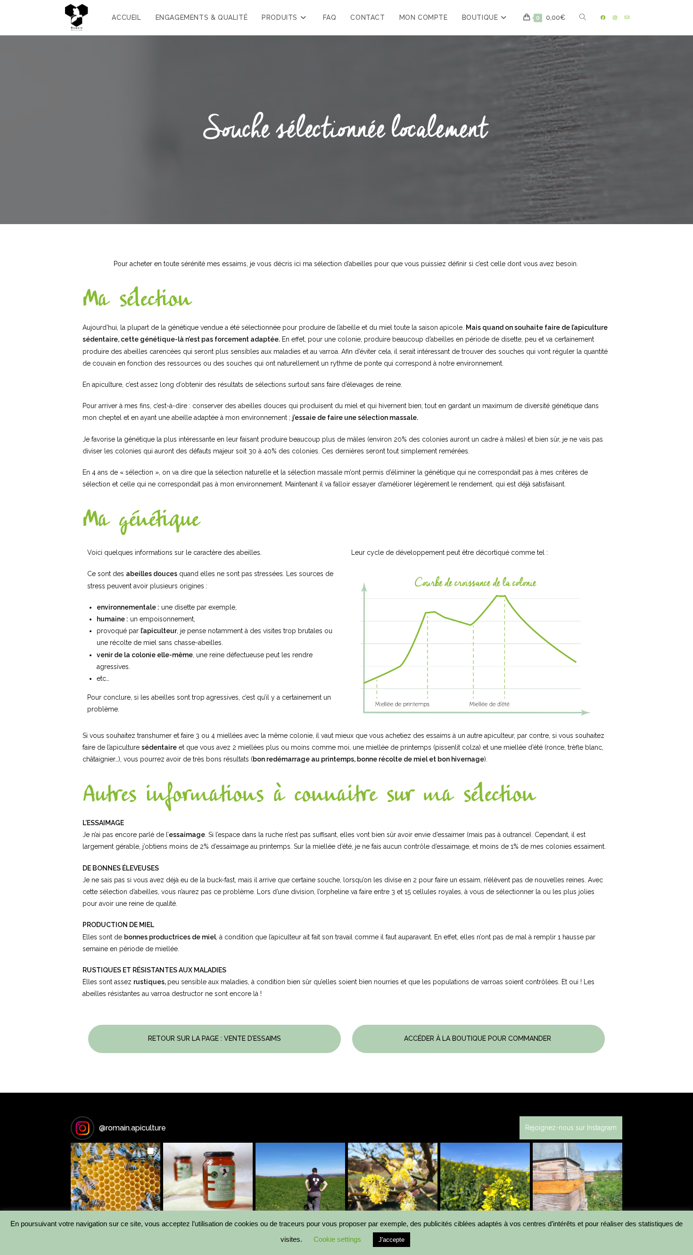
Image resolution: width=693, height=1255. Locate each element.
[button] (115, 1187)
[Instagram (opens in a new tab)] (615, 17)
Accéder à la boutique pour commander (478, 1038)
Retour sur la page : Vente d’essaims (214, 1038)
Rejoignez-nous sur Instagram (571, 1127)
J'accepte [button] (391, 1239)
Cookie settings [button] (337, 1239)
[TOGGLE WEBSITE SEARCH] (582, 17)
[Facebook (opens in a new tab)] (603, 17)
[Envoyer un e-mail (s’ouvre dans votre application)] (627, 17)
